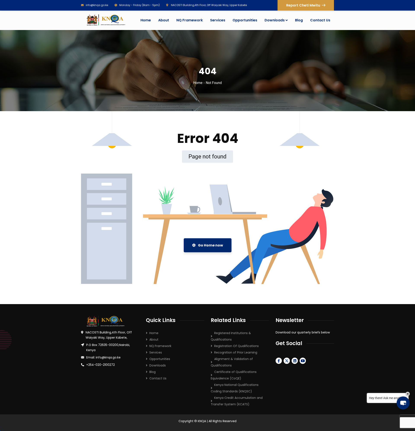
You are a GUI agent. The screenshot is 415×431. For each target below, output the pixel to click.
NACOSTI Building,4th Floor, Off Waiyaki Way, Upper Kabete (208, 5)
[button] (403, 402)
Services (155, 352)
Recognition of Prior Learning (235, 352)
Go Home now (210, 245)
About (153, 339)
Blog (152, 372)
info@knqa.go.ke (97, 5)
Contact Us (157, 378)
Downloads (157, 365)
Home (197, 83)
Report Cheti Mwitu (303, 5)
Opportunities (159, 359)
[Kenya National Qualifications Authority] (105, 20)
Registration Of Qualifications (236, 346)
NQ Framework (160, 346)
